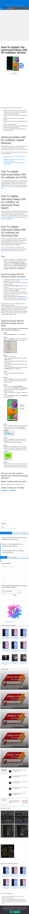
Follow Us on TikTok (10, 621)
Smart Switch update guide (7, 217)
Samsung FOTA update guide (8, 186)
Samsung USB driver (21, 279)
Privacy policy (16, 912)
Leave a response (12, 557)
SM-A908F (14, 528)
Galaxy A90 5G (4, 528)
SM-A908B (9, 528)
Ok (11, 912)
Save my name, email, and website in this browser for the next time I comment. (14, 586)
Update (6, 524)
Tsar (15, 72)
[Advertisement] (14, 25)
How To (2, 524)
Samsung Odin (19, 282)
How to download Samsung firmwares (14, 250)
